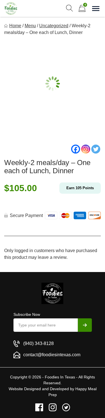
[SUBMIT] (85, 325)
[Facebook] (75, 149)
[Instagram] (85, 149)
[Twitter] (95, 149)
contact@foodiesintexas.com (51, 354)
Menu (30, 25)
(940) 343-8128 (38, 343)
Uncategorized (53, 25)
